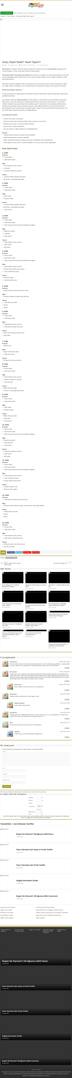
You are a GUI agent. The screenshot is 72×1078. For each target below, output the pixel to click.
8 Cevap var (33, 65)
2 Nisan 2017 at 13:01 (65, 731)
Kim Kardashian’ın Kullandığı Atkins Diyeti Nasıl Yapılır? (57, 604)
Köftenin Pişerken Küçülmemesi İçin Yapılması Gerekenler (52, 912)
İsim (3, 768)
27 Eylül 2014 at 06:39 (65, 694)
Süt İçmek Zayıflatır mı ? (60, 562)
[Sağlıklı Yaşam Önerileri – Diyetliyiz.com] (36, 4)
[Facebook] (36, 1070)
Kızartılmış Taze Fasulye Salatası (45, 907)
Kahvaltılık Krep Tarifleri (6, 912)
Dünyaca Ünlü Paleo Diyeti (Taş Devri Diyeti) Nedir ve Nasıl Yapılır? (12, 634)
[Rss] (32, 1070)
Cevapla (67, 667)
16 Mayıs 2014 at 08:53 (64, 661)
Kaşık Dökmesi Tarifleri (6, 915)
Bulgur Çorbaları (40, 918)
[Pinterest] (38, 1070)
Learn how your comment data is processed (34, 792)
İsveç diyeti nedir (11, 557)
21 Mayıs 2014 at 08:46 (64, 671)
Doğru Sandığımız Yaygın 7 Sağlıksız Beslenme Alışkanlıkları (29, 13)
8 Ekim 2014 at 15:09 (65, 712)
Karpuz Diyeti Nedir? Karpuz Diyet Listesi (12, 563)
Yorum (4, 751)
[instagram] (40, 1070)
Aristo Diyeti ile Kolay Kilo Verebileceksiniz (33, 633)
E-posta (4, 774)
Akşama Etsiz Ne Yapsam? (7, 907)
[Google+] (34, 1070)
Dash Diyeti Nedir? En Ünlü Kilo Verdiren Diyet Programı (58, 615)
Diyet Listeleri (11, 16)
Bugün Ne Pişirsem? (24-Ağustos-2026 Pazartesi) (49, 910)
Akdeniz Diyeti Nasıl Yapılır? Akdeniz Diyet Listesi (34, 624)
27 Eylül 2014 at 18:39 (65, 703)
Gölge (5, 65)
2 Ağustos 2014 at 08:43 (64, 684)
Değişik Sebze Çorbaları (7, 918)
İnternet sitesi (6, 780)
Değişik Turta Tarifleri (6, 910)
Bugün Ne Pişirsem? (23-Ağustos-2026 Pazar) (48, 915)
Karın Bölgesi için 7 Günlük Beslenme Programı (10, 585)
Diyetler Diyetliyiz (19, 703)
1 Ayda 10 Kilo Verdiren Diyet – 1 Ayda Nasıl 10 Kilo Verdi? (59, 645)
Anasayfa (3, 16)
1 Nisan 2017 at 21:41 (65, 722)
